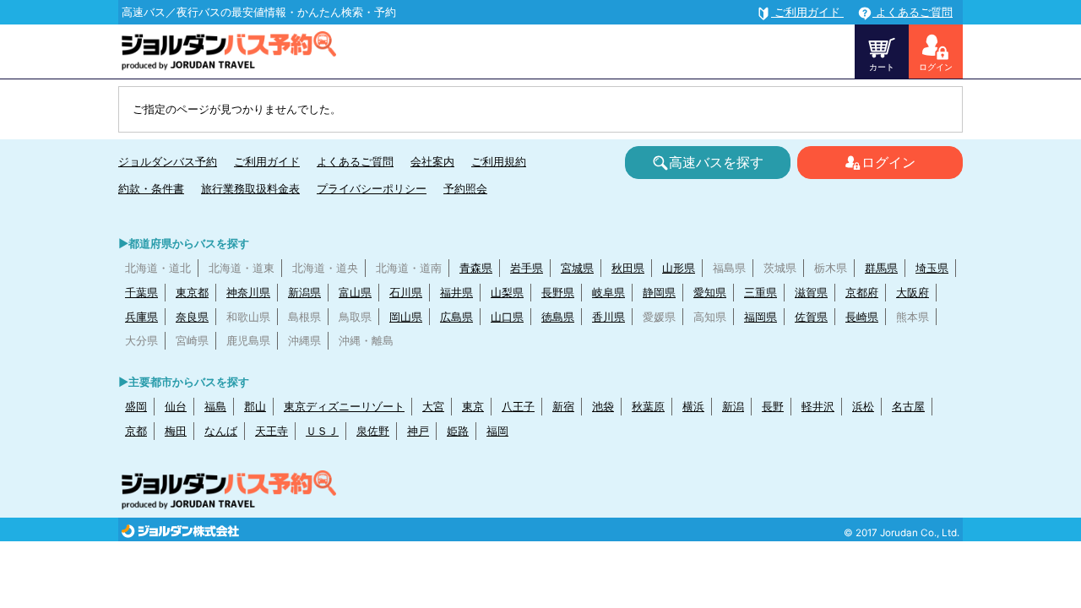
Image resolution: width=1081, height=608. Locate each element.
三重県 (760, 292)
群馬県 (881, 267)
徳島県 (557, 316)
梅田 (176, 430)
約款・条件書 (151, 188)
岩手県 (526, 267)
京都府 (861, 292)
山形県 (678, 267)
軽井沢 (817, 406)
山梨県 (507, 292)
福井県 (456, 292)
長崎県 (861, 316)
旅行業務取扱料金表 (250, 188)
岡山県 (405, 316)
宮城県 (577, 267)
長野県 (557, 292)
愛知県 (709, 292)
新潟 (733, 406)
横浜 (693, 406)
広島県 (456, 316)
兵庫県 (141, 316)
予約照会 (465, 188)
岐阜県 (608, 292)
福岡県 (760, 316)
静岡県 (659, 292)
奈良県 (192, 316)
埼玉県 (931, 267)
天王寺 (271, 430)
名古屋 (908, 406)
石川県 (405, 292)
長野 (773, 406)
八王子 (518, 406)
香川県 (608, 316)
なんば (220, 430)
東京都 (192, 292)
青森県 (475, 267)
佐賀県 (811, 316)
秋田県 (627, 267)
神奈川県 (248, 292)
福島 (215, 406)
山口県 (507, 316)
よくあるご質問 (355, 161)
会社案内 (432, 161)
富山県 (355, 292)
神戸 (418, 430)
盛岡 (136, 406)
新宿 (563, 406)
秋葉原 (648, 406)
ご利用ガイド (267, 161)
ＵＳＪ (322, 430)
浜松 (863, 406)
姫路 (458, 430)
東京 (473, 406)
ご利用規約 (498, 161)
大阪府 (912, 292)
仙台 (176, 406)
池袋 (603, 406)
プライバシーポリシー (371, 188)
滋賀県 (811, 292)
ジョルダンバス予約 (167, 161)
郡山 (255, 406)
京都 (136, 430)
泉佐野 (372, 430)
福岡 (497, 430)
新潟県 (304, 292)
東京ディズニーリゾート (344, 406)
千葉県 (141, 292)
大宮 (433, 406)
